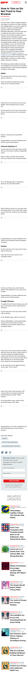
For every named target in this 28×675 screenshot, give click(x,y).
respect (12, 44)
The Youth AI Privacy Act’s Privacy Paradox (18, 602)
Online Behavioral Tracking (11, 446)
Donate (16, 2)
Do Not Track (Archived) (9, 442)
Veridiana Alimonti (15, 507)
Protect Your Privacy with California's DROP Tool (18, 668)
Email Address (7, 473)
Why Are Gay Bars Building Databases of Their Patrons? (17, 653)
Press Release (14, 562)
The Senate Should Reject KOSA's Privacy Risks (17, 587)
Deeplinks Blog (14, 506)
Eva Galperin (6, 19)
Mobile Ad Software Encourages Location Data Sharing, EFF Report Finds (18, 570)
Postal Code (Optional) (9, 468)
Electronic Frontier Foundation (5, 3)
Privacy (4, 438)
